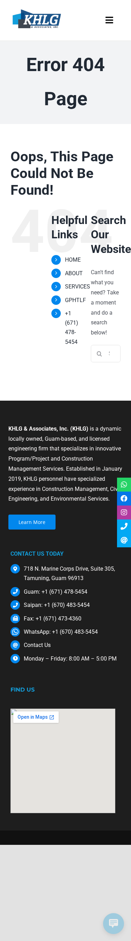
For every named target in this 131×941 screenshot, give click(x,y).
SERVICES (77, 286)
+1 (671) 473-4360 (58, 618)
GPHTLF (75, 300)
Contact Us (37, 645)
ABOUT (74, 273)
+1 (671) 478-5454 (64, 591)
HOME (73, 259)
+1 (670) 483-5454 (67, 605)
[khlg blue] (36, 9)
